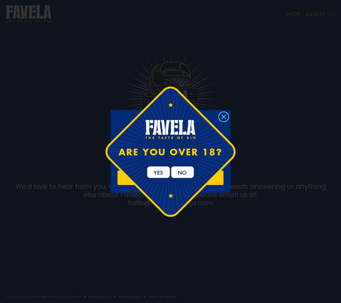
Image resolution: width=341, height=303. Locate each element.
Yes (159, 172)
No (182, 172)
